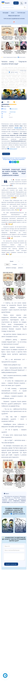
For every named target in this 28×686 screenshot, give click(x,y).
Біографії (5, 12)
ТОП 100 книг (21, 12)
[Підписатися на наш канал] (14, 22)
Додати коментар (11, 564)
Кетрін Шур (23, 70)
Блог (12, 12)
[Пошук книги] (25, 7)
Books (8, 3)
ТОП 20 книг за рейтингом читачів (14, 18)
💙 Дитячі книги (13, 72)
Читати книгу (6, 153)
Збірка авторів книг (14, 15)
